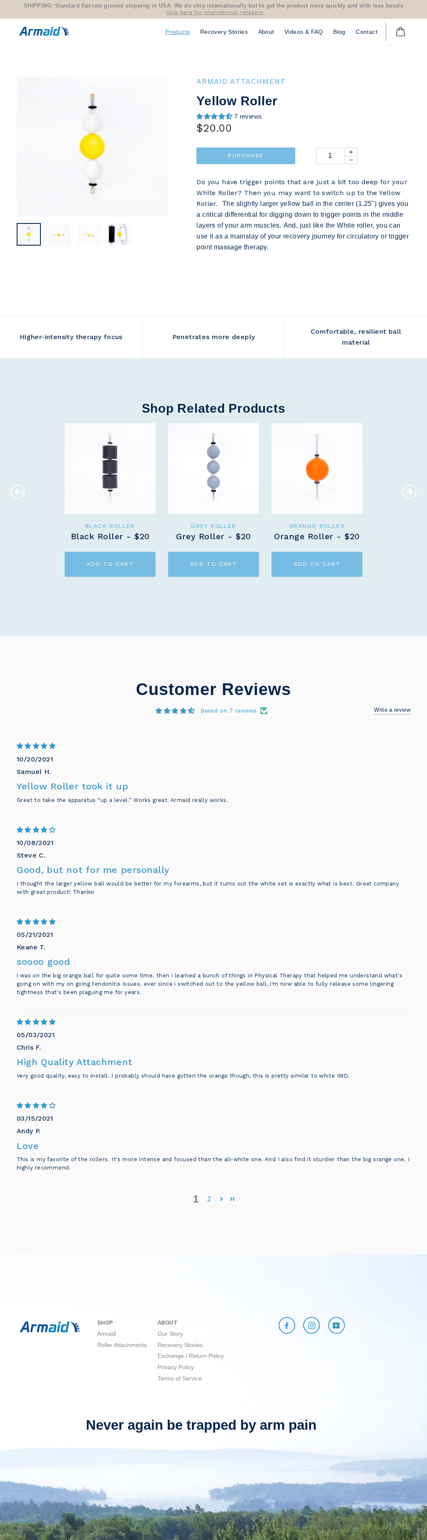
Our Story (170, 1333)
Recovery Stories (224, 31)
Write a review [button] (392, 710)
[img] (213, 746)
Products (177, 31)
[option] (213, 9)
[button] (215, 116)
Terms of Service (180, 1378)
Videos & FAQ (303, 31)
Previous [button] (17, 491)
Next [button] (409, 491)
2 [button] (209, 1199)
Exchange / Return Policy (191, 1355)
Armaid (106, 1333)
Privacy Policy (176, 1367)
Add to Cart (110, 564)
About (266, 31)
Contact (366, 31)
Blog (339, 31)
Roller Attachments (122, 1345)
